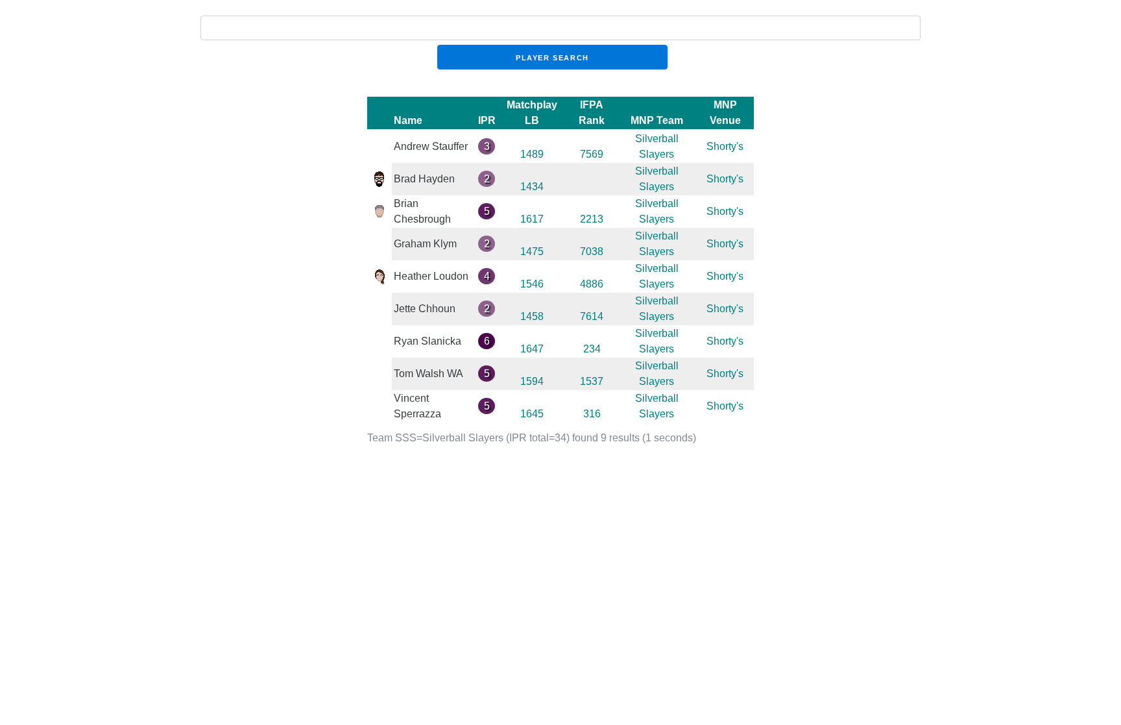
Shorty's (724, 146)
